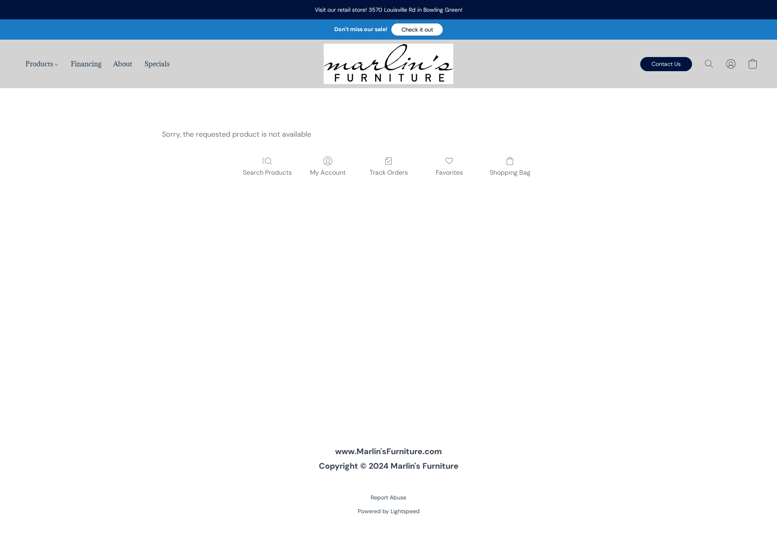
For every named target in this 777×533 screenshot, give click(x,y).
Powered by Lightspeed (389, 511)
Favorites (449, 172)
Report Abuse (388, 497)
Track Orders (388, 172)
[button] (417, 29)
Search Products (267, 172)
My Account (328, 172)
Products (40, 63)
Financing (86, 63)
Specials (157, 63)
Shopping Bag (510, 172)
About (122, 63)
